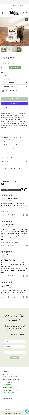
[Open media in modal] (26, 19)
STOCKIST (21, 5)
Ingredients (5, 161)
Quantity (3, 72)
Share (5, 168)
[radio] (3, 82)
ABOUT (7, 5)
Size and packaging (7, 157)
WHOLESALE (14, 8)
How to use (5, 133)
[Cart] (27, 13)
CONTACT (13, 5)
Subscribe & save (10, 86)
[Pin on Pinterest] (14, 169)
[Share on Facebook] (11, 169)
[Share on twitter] (27, 215)
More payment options (14, 108)
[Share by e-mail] (20, 169)
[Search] (23, 13)
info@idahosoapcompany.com (11, 376)
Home (2, 55)
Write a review (10, 190)
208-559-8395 (7, 384)
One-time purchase (9, 82)
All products (8, 55)
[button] (5, 63)
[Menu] (2, 13)
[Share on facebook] (23, 215)
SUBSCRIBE (14, 357)
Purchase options (5, 79)
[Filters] (22, 189)
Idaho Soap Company (15, 413)
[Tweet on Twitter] (17, 169)
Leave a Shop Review (9, 392)
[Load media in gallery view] (3, 49)
